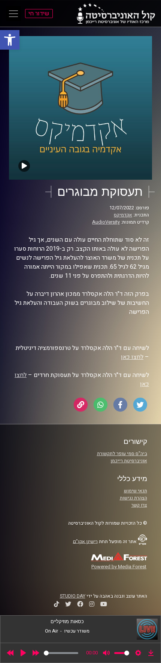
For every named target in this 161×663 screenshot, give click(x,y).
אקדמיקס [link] (123, 215)
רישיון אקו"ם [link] (85, 541)
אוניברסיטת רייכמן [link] (128, 460)
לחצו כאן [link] (132, 357)
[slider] (61, 653)
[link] (9, 40)
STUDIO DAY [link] (72, 596)
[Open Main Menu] (13, 13)
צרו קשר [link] (139, 505)
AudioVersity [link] (106, 222)
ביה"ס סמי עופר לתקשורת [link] (122, 453)
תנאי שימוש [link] (135, 490)
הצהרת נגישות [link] (133, 498)
